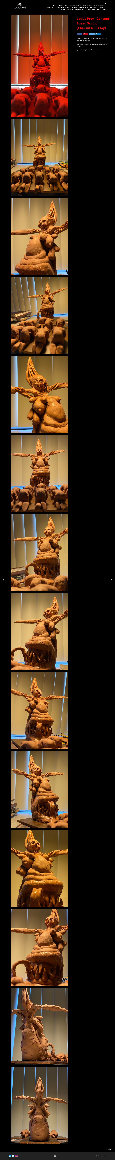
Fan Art (62, 9)
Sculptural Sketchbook (63, 7)
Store (98, 9)
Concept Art (49, 7)
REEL (66, 5)
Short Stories (91, 9)
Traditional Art (79, 9)
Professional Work (75, 5)
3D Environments (99, 5)
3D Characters (87, 5)
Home (54, 5)
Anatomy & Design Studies (80, 7)
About (60, 5)
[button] (108, 1149)
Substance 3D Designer (97, 7)
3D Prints (70, 9)
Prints (104, 9)
